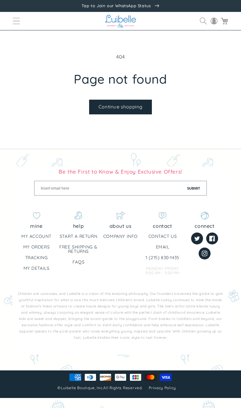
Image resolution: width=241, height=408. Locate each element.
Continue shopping (120, 107)
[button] (16, 21)
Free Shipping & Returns (78, 249)
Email (162, 247)
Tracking (36, 257)
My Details (37, 268)
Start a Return (78, 236)
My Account (36, 236)
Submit (193, 188)
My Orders (36, 247)
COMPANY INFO (120, 236)
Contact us (162, 236)
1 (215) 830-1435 (162, 257)
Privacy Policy (163, 387)
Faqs (78, 262)
